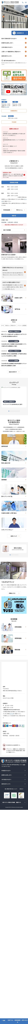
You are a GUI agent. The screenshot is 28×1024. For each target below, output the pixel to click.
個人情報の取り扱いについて (11, 789)
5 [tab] (17, 27)
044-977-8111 (7, 766)
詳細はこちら (12, 593)
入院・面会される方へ (7, 47)
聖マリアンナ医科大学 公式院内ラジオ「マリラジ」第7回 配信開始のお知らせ (14, 335)
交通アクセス (10, 1020)
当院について (14, 536)
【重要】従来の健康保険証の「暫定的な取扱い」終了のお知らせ (14, 151)
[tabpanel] (14, 16)
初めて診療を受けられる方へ (9, 38)
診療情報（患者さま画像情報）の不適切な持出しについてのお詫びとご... (14, 134)
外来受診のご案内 (14, 247)
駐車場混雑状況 (18, 1021)
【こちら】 (7, 107)
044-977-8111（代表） (8, 698)
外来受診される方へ (6, 770)
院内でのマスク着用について (10, 146)
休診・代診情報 (7, 230)
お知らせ (21, 789)
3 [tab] (14, 27)
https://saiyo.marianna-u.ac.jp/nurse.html (14, 639)
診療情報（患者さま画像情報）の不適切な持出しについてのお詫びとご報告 (14, 355)
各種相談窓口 (14, 110)
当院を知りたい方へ (6, 56)
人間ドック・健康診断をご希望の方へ (11, 51)
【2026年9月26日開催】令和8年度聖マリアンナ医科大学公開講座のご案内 (14, 364)
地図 (24, 764)
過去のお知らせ (13, 372)
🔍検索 (3, 1020)
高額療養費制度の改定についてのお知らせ (14, 140)
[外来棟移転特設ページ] (14, 94)
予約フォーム (19, 210)
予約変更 (14, 122)
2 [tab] (13, 27)
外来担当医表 (6, 210)
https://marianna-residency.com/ (14, 628)
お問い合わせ (24, 1020)
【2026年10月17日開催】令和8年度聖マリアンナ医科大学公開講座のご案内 (14, 345)
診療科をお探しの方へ (7, 43)
